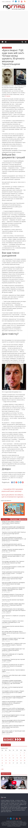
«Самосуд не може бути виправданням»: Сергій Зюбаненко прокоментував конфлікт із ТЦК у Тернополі (13, 556)
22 (20, 760)
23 (24, 760)
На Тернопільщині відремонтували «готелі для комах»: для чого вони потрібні (13, 715)
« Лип (2, 769)
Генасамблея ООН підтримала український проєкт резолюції (12, 490)
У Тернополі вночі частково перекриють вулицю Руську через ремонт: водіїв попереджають (14, 697)
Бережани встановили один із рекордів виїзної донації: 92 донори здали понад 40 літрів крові (13, 527)
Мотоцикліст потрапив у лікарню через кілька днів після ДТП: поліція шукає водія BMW (13, 604)
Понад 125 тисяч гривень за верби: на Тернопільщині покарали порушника (11, 522)
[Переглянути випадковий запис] (25, 41)
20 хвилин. (7, 96)
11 (6, 758)
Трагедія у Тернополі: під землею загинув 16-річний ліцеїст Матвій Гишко (13, 550)
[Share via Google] (16, 482)
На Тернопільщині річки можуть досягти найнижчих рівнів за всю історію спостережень (13, 544)
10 (2, 758)
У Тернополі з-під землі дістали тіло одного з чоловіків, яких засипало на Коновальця (13, 665)
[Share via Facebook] (12, 482)
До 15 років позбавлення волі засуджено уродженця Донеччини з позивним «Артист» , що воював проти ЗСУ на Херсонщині (14, 539)
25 (6, 763)
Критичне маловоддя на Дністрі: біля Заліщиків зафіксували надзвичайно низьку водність (13, 721)
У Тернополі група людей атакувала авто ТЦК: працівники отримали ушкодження (13, 649)
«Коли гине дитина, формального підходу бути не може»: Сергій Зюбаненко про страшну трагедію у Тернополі (13, 589)
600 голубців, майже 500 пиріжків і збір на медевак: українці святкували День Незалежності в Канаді (14, 633)
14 (17, 758)
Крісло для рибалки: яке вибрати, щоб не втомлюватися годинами (13, 496)
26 (9, 763)
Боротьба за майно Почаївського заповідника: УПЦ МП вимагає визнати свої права (13, 583)
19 (9, 760)
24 (2, 763)
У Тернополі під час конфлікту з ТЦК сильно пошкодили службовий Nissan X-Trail (13, 621)
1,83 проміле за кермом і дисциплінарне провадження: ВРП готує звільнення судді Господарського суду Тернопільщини (12, 682)
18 (6, 760)
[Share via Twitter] (18, 482)
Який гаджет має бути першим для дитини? (12, 687)
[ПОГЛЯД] (2, 41)
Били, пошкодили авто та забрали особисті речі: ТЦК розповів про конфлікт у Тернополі (14, 644)
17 (2, 760)
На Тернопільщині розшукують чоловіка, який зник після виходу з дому (13, 567)
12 (9, 758)
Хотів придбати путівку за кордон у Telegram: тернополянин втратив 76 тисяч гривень (13, 691)
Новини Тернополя (7, 47)
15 (20, 758)
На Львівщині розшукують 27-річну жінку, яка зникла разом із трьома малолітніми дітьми (13, 595)
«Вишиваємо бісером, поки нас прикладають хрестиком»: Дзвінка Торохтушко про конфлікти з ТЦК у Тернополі (13, 610)
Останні (6, 519)
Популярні (14, 519)
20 (13, 760)
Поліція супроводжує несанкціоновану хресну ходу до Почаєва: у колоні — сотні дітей (13, 572)
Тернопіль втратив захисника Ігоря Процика (13, 599)
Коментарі (23, 519)
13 (13, 758)
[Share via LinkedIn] (20, 482)
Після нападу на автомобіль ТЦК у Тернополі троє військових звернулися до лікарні (13, 562)
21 (17, 760)
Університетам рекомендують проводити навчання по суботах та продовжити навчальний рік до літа (12, 703)
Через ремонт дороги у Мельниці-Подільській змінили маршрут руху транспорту (13, 726)
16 (24, 758)
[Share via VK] (14, 482)
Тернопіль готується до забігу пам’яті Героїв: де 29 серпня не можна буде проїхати (14, 532)
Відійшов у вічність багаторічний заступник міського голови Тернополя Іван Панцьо (12, 578)
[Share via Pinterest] (23, 482)
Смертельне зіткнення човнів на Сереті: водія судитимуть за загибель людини (13, 639)
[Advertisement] (14, 25)
